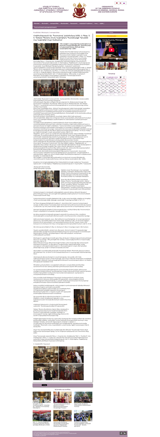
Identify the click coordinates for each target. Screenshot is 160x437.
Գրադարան (73, 23)
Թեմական (45, 32)
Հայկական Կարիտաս (85, 23)
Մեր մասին (45, 23)
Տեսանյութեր (64, 23)
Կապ (95, 23)
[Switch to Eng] (120, 3)
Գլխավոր (36, 23)
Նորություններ (54, 23)
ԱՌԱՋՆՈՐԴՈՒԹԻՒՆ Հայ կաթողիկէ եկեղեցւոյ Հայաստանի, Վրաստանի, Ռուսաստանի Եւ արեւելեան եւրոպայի (51, 9)
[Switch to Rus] (124, 3)
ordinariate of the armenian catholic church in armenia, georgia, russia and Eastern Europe (107, 9)
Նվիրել (101, 23)
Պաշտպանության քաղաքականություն (45, 27)
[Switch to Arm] (116, 3)
